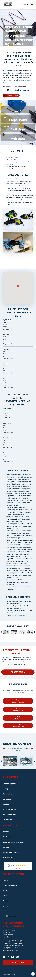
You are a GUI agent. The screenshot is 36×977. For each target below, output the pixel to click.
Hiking (5, 789)
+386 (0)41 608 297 (10, 941)
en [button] (27, 4)
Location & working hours (13, 842)
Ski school (7, 799)
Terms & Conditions (11, 852)
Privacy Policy (8, 857)
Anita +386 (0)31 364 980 (18, 709)
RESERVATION (13, 95)
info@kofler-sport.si (11, 948)
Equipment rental (10, 814)
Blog (5, 891)
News (5, 896)
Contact (6, 847)
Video (5, 906)
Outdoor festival (10, 885)
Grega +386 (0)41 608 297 (18, 701)
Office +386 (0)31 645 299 (18, 725)
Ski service (7, 820)
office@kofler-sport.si (11, 950)
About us (6, 832)
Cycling (6, 804)
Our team (7, 837)
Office (5, 880)
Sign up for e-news (18, 962)
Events (5, 901)
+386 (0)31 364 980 (10, 943)
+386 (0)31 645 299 (10, 945)
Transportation (9, 809)
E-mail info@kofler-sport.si (18, 718)
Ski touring (7, 794)
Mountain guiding (10, 784)
